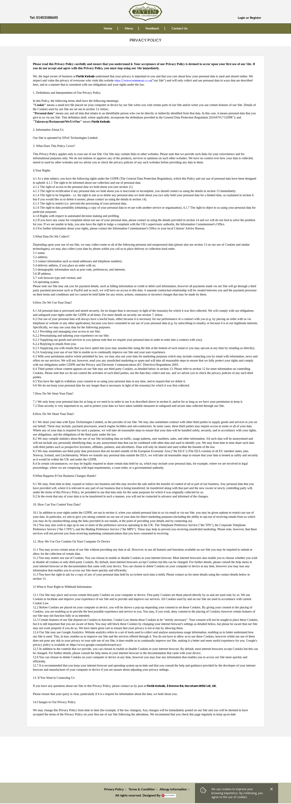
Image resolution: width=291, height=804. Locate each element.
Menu (129, 28)
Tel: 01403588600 (44, 18)
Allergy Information (173, 789)
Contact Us (179, 28)
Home (108, 28)
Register (255, 17)
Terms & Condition (141, 789)
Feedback (152, 28)
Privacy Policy (114, 789)
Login (241, 17)
